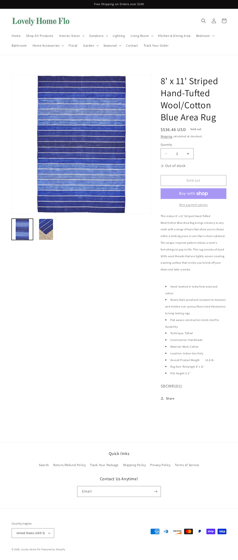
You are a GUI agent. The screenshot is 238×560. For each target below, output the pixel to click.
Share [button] (170, 398)
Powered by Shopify (53, 549)
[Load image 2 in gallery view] (46, 229)
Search (44, 465)
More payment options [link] (193, 204)
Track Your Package (104, 465)
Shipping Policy (134, 465)
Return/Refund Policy (69, 465)
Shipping (166, 136)
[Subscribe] (155, 491)
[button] (71, 36)
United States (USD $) (31, 533)
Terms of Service (187, 465)
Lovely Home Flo (31, 549)
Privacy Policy (160, 465)
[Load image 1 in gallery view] (22, 229)
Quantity (166, 145)
